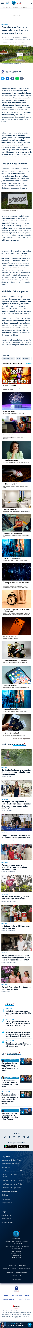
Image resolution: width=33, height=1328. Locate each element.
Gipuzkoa (4, 767)
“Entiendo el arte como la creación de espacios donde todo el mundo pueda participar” (16, 772)
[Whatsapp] (17, 78)
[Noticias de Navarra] (23, 1299)
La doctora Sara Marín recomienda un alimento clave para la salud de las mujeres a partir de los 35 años (18, 1034)
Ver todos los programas (9, 1191)
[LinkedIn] (7, 78)
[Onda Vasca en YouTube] (14, 1137)
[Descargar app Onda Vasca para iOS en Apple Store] (23, 1146)
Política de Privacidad (9, 1269)
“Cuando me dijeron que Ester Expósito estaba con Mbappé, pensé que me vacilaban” (18, 1045)
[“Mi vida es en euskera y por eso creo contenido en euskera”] (16, 883)
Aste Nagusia (6, 7)
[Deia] (6, 1295)
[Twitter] (3, 78)
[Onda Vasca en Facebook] (9, 1137)
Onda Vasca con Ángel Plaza (11, 1188)
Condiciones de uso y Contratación (16, 1272)
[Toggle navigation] (2, 2)
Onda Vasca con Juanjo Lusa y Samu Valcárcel (13, 1176)
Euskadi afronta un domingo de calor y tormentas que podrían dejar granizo (18, 1013)
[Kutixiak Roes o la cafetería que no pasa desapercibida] (16, 974)
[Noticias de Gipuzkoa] (20, 1295)
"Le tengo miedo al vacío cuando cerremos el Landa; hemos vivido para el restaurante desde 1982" (15, 957)
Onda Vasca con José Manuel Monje (13, 1171)
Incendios (15, 7)
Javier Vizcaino (6, 1219)
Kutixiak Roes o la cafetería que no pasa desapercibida (16, 988)
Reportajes (5, 1199)
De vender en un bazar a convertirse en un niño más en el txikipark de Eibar (15, 867)
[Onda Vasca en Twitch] (24, 1137)
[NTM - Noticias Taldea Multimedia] (16, 1289)
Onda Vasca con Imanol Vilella (11, 1184)
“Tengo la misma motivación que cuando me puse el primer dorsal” (15, 836)
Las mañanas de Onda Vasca (11, 1160)
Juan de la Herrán (7, 1215)
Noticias (4, 1195)
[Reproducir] (22, 1062)
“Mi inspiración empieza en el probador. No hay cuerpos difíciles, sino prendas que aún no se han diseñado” (16, 804)
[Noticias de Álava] (8, 1299)
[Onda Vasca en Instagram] (19, 1137)
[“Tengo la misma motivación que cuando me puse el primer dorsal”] (16, 822)
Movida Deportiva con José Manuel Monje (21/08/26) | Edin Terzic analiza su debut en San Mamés (9, 1067)
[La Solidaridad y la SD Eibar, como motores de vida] (16, 913)
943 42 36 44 (18, 1248)
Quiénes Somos (11, 1265)
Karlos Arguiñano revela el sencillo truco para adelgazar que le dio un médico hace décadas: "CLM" (18, 1024)
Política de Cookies (24, 1269)
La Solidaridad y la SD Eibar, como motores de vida (16, 927)
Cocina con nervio (7, 1222)
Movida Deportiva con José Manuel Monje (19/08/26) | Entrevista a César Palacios (9, 1116)
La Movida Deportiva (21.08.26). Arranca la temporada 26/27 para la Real (9, 1083)
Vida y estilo (10, 1019)
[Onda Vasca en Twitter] (5, 1137)
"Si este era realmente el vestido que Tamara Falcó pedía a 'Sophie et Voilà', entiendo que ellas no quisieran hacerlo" (10, 1098)
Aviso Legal (22, 1265)
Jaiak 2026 (24, 7)
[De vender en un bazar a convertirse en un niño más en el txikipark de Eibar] (16, 852)
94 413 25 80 (18, 1243)
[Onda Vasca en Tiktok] (28, 1137)
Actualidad (9, 1009)
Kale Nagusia (5, 1167)
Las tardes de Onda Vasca (10, 1164)
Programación (6, 1203)
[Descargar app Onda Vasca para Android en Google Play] (10, 1146)
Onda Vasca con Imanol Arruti (11, 1180)
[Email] (22, 78)
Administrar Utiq (16, 1275)
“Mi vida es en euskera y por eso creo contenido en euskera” (15, 897)
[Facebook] (12, 78)
